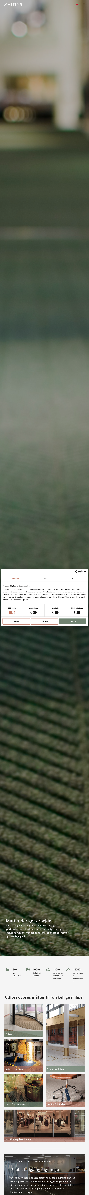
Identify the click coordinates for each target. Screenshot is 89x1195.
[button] (78, 4)
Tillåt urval (45, 621)
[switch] (33, 612)
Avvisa (16, 621)
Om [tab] (73, 578)
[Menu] (84, 4)
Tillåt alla (72, 621)
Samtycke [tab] (15, 578)
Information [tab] (44, 578)
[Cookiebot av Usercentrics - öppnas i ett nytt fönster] (77, 572)
